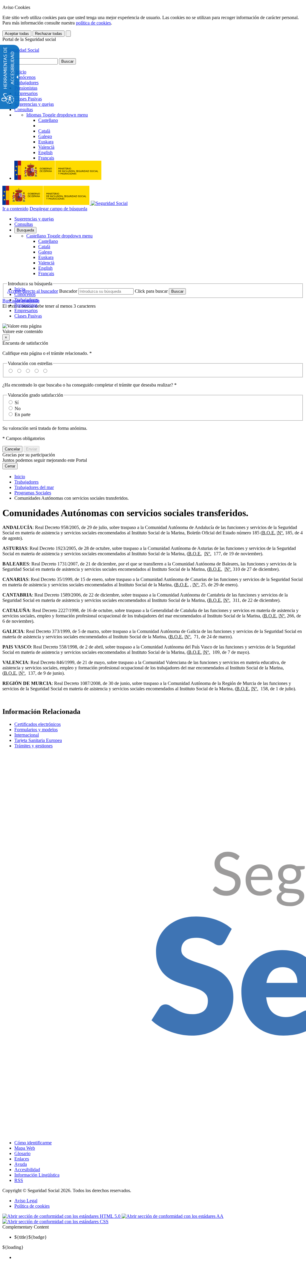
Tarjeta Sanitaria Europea (38, 740)
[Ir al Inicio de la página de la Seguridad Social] (20, 50)
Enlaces (21, 1158)
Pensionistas (25, 88)
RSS (18, 1180)
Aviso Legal (25, 1200)
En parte (22, 414)
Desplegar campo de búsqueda (58, 208)
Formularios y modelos (36, 729)
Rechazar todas (48, 33)
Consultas (23, 109)
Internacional (26, 734)
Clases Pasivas (28, 98)
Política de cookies (32, 1206)
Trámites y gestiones (33, 745)
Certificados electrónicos (37, 724)
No (18, 408)
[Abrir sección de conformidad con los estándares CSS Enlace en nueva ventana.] (55, 1221)
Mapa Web (24, 1148)
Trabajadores (26, 82)
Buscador (68, 291)
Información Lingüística (36, 1174)
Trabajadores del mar (34, 487)
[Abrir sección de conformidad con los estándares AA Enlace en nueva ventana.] (173, 1216)
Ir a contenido (15, 208)
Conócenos (25, 77)
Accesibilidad (27, 1169)
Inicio (20, 71)
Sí (17, 402)
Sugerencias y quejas (34, 104)
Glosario (22, 1153)
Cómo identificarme (33, 1142)
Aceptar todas (17, 33)
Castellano (59, 235)
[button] (153, 328)
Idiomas (57, 114)
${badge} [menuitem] (30, 1237)
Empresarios (26, 93)
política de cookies (93, 22)
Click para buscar (151, 291)
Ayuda (20, 1164)
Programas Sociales (32, 492)
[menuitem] (159, 1257)
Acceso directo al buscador (32, 291)
